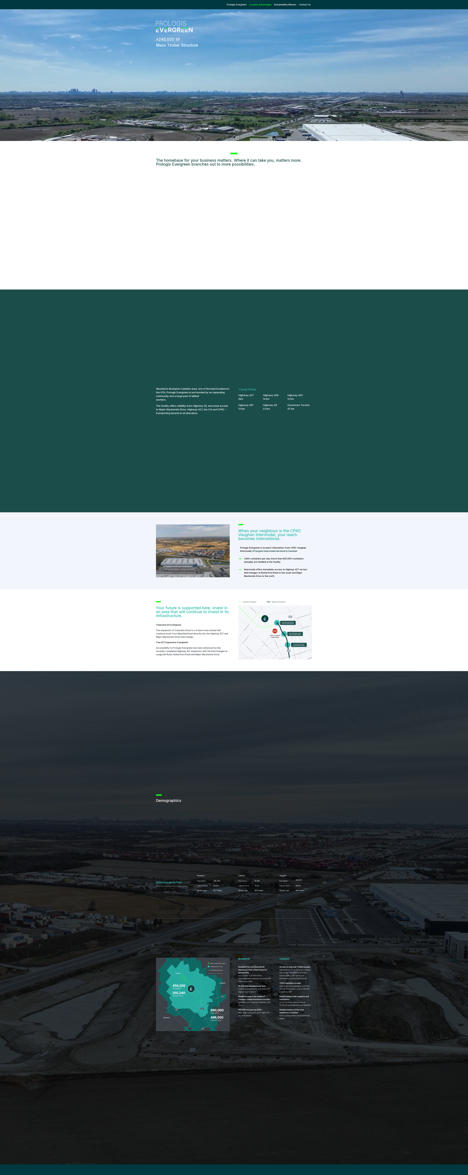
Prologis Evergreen (237, 4)
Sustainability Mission (285, 4)
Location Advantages (260, 4)
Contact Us (305, 4)
